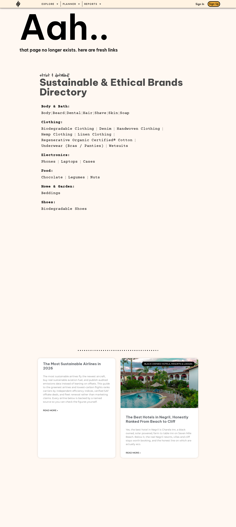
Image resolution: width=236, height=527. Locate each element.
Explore (48, 4)
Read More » (50, 410)
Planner (69, 4)
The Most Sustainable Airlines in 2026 (72, 365)
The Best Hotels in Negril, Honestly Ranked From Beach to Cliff (157, 419)
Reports (90, 4)
